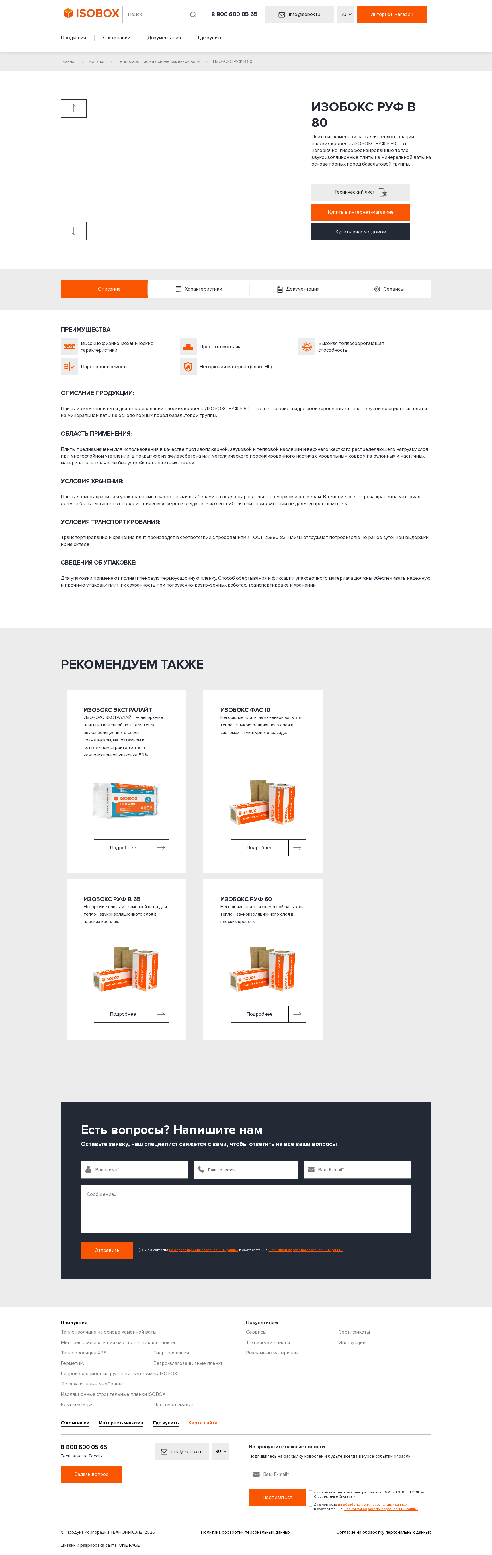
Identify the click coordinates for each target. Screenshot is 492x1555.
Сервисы (256, 1332)
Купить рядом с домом (360, 232)
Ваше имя (106, 1170)
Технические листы (268, 1343)
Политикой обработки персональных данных (306, 1250)
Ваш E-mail (330, 1170)
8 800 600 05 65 (234, 14)
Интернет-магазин (391, 14)
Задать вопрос (91, 1474)
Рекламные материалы (272, 1353)
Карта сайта (203, 1423)
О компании (75, 1423)
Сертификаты (354, 1332)
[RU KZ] (345, 14)
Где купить (166, 1423)
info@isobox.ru (304, 14)
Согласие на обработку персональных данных (383, 1532)
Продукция (74, 1323)
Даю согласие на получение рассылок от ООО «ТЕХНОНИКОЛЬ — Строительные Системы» (369, 1494)
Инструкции (352, 1343)
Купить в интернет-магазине (361, 212)
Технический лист (355, 192)
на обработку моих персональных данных (203, 1250)
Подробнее (123, 848)
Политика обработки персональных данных (245, 1532)
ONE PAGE (129, 1545)
